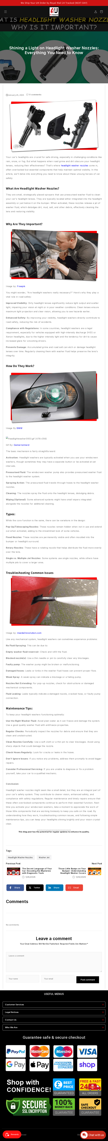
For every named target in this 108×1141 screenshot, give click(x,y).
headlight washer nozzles (74, 165)
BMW (19, 428)
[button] (5, 12)
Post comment (88, 979)
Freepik (21, 286)
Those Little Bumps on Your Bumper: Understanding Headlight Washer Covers (72, 871)
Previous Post (13, 863)
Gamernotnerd (21, 445)
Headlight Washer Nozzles (20, 857)
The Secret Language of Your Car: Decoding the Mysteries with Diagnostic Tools (37, 871)
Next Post (97, 863)
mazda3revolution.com (29, 633)
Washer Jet (44, 857)
